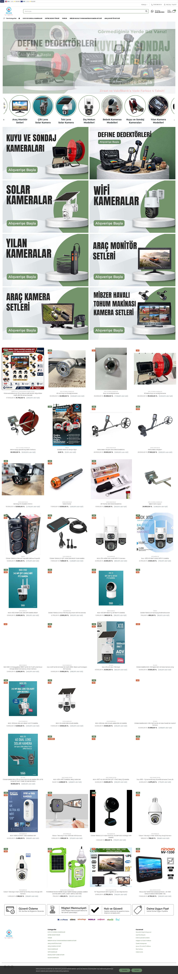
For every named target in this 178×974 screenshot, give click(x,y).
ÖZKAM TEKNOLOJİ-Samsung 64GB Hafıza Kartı (155, 613)
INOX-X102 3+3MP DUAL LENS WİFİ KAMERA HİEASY (23, 613)
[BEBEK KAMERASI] (19, 110)
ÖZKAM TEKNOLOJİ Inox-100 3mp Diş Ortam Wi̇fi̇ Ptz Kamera (67, 613)
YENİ (6, 350)
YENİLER (64, 18)
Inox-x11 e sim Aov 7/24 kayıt (111, 667)
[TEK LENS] (158, 110)
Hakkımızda (139, 952)
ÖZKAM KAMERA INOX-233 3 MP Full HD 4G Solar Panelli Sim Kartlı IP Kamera (155, 724)
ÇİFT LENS (23, 777)
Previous (4, 57)
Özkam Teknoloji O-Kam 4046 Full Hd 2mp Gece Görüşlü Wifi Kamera (23, 893)
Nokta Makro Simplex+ (155, 450)
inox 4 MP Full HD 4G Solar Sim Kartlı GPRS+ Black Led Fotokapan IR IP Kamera (67, 668)
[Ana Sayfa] (19, 18)
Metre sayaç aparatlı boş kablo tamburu (23, 450)
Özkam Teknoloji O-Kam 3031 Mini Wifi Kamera (67, 836)
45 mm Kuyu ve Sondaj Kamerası (67, 393)
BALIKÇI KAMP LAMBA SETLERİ (67, 890)
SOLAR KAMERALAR (67, 665)
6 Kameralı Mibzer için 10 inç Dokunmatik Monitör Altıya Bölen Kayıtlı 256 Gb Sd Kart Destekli (23, 394)
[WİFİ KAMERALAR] (132, 206)
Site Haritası (139, 949)
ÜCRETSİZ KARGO (8, 353)
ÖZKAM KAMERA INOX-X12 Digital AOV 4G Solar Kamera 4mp (155, 667)
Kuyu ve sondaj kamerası (111, 393)
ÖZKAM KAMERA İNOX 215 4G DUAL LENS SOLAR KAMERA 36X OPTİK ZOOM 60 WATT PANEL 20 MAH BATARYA (23, 780)
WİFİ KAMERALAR (111, 556)
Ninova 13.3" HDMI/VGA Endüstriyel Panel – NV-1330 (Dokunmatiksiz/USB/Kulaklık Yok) (155, 893)
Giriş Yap (168, 4)
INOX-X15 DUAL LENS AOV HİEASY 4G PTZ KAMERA (23, 723)
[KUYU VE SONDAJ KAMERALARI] (42, 110)
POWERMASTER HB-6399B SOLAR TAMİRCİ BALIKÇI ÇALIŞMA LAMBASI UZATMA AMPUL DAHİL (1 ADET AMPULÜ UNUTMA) (67, 893)
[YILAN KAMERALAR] (66, 110)
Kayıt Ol (174, 4)
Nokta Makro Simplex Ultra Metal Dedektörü (111, 450)
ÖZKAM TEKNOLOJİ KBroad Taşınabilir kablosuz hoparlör (23, 558)
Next (174, 57)
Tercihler (124, 970)
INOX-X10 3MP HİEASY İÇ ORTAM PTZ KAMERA (111, 613)
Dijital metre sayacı (155, 504)
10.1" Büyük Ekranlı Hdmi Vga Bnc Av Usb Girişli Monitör (110, 892)
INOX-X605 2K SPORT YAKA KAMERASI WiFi (23, 836)
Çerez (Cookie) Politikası (143, 946)
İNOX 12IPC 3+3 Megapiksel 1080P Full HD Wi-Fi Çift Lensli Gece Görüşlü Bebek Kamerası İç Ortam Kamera (23, 668)
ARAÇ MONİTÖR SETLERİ (112, 18)
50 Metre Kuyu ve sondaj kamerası (155, 393)
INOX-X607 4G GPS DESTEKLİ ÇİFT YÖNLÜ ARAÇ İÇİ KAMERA (111, 779)
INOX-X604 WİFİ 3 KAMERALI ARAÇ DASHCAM (67, 779)
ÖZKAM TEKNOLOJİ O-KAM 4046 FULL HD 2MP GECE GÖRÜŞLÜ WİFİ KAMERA (111, 836)
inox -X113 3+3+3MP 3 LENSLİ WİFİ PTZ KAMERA (155, 558)
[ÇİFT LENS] (135, 110)
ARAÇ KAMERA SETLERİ (67, 777)
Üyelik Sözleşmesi (141, 943)
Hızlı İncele (23, 387)
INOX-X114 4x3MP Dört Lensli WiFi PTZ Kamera (111, 558)
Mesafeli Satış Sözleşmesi (143, 932)
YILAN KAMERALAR (67, 556)
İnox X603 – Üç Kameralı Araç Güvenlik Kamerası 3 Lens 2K (155, 779)
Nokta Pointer (67, 504)
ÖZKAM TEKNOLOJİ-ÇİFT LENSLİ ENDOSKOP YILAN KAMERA (67, 558)
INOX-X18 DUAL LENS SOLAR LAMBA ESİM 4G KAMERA (111, 723)
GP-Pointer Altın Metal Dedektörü (111, 504)
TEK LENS (111, 665)
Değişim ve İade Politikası (143, 940)
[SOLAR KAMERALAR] (45, 206)
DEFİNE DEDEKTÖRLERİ (52, 18)
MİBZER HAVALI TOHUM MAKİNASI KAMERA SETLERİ (86, 18)
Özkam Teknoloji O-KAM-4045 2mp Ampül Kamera (155, 836)
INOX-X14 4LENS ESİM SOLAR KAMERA (67, 723)
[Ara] (146, 11)
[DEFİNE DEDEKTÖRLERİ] (132, 152)
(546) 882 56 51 (157, 4)
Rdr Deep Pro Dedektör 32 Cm (23, 504)
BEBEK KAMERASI (111, 611)
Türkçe (143, 4)
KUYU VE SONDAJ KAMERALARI (32, 18)
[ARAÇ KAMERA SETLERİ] (89, 110)
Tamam (136, 970)
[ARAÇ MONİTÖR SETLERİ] (112, 110)
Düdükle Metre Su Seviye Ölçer (67, 450)
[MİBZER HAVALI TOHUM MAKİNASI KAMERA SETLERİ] (132, 313)
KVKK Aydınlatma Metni (143, 938)
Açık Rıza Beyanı (140, 935)
